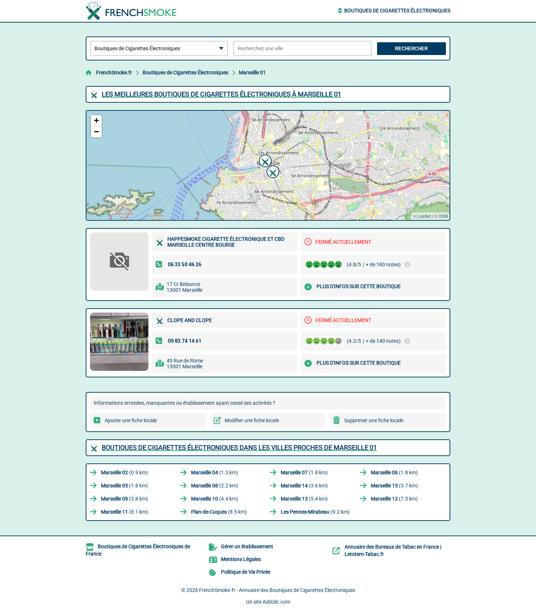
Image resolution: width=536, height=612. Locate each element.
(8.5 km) (219, 512)
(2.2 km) (214, 486)
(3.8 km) (124, 499)
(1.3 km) (214, 472)
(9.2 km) (315, 512)
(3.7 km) (394, 486)
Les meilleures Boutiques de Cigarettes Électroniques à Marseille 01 (221, 94)
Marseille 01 (252, 72)
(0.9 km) (124, 472)
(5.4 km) (304, 499)
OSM (443, 216)
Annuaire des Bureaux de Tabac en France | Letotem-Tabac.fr (393, 550)
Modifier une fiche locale (252, 420)
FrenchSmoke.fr (114, 72)
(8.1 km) (124, 512)
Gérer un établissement (247, 546)
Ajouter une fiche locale (131, 420)
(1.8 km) (304, 472)
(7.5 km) (394, 499)
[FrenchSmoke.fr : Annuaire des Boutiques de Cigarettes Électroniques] (131, 11)
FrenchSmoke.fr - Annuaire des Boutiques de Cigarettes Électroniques (277, 590)
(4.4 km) (214, 499)
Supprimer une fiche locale (373, 420)
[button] (264, 159)
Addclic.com (276, 602)
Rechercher (411, 48)
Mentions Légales (241, 559)
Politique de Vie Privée (245, 572)
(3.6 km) (304, 486)
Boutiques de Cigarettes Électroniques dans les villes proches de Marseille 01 (239, 447)
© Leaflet (422, 216)
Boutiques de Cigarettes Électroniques (397, 10)
